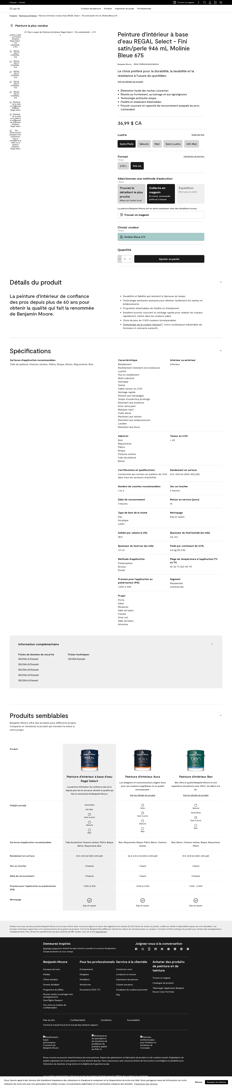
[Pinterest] (162, 949)
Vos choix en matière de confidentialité (54, 1006)
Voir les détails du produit (130, 81)
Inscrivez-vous (50, 948)
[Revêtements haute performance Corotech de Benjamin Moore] (56, 1042)
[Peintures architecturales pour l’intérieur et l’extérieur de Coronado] (153, 1042)
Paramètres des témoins (146, 1084)
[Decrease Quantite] (120, 258)
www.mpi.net (101, 932)
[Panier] (220, 2)
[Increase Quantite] (130, 258)
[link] (215, 2)
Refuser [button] (198, 1082)
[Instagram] (143, 949)
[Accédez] (210, 2)
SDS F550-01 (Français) (28, 680)
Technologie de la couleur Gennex (143, 324)
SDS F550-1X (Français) (28, 659)
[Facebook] (136, 949)
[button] (204, 2)
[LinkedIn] (181, 949)
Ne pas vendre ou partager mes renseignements (58, 995)
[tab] (15, 41)
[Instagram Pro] (149, 949)
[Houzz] (175, 949)
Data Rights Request (53, 1000)
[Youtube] (156, 949)
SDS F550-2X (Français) (28, 664)
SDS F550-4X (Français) (28, 675)
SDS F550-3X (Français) (28, 669)
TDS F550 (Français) (76, 659)
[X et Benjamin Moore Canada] (168, 949)
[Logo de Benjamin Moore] (18, 8)
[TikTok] (188, 949)
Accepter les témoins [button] (216, 1082)
